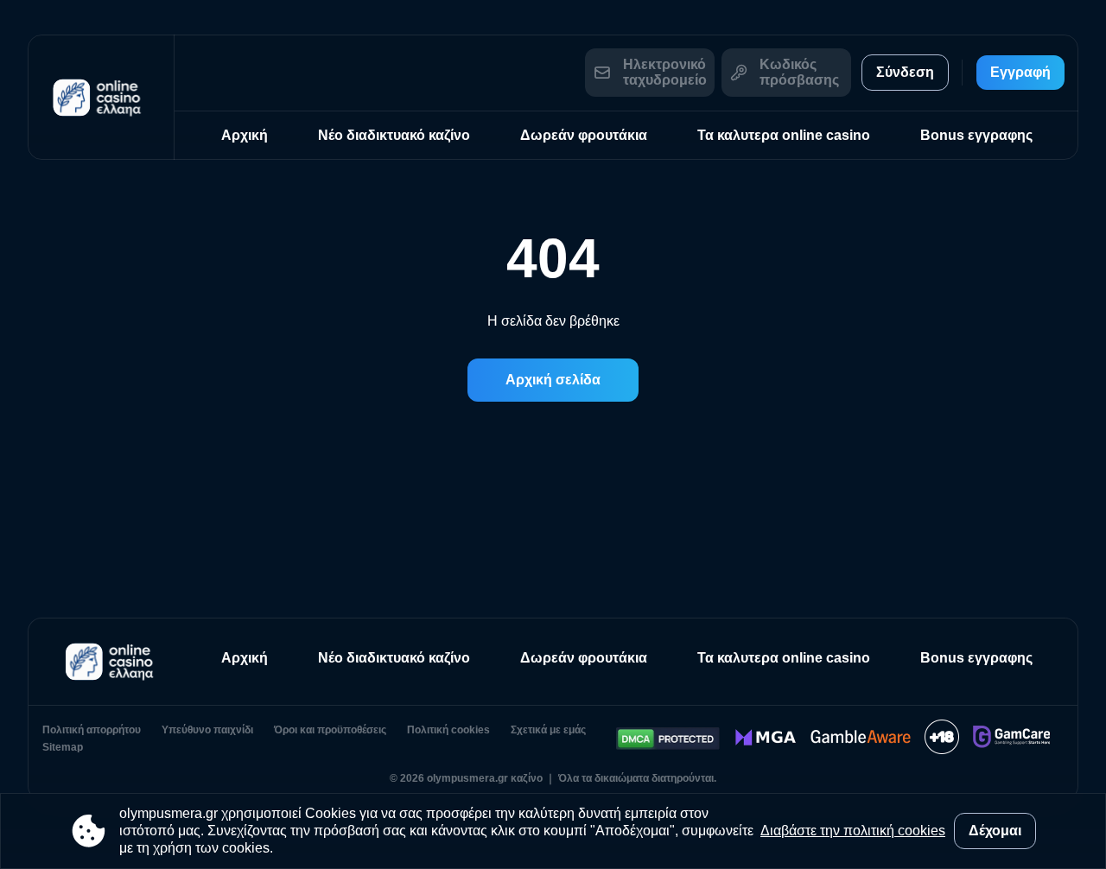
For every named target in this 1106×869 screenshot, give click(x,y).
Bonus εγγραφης (976, 135)
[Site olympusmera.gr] (101, 97)
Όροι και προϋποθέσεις (330, 730)
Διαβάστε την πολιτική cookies (852, 830)
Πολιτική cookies (448, 730)
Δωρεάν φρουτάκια (583, 135)
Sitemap (62, 747)
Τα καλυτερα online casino (783, 135)
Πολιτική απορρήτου (91, 730)
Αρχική (244, 135)
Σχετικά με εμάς (548, 730)
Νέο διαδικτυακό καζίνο (394, 135)
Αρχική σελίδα (553, 379)
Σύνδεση (905, 72)
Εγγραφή (1020, 72)
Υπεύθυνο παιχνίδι (207, 730)
